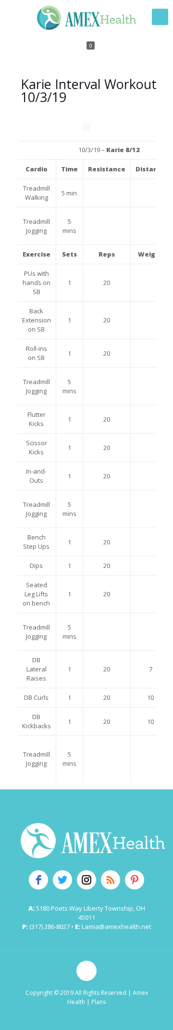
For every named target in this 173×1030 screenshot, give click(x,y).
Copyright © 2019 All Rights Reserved (75, 993)
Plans (98, 1002)
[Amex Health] (86, 17)
